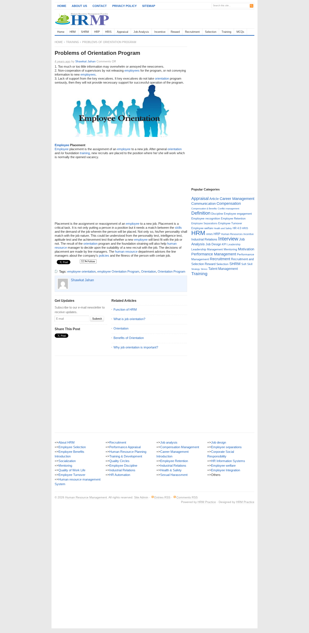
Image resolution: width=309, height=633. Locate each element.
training (85, 153)
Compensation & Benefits (204, 208)
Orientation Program (171, 271)
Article (214, 199)
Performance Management (213, 254)
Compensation (229, 203)
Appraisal (122, 31)
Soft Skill (246, 264)
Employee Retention (233, 218)
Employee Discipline (123, 465)
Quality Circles (119, 461)
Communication (203, 204)
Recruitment (192, 31)
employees (132, 70)
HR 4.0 (237, 228)
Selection (210, 31)
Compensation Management (179, 447)
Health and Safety (223, 228)
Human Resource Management (86, 497)
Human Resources (232, 234)
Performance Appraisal (125, 447)
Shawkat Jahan (85, 61)
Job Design (213, 244)
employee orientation (81, 271)
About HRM (66, 442)
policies (104, 255)
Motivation (246, 249)
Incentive (159, 31)
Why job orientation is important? (136, 347)
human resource (126, 251)
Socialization (67, 461)
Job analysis (168, 442)
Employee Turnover (230, 223)
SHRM (85, 31)
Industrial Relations (204, 239)
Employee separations (226, 447)
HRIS (108, 31)
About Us (79, 6)
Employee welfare (202, 228)
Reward (175, 31)
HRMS (209, 234)
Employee (62, 145)
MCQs (240, 31)
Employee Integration (225, 470)
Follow (91, 261)
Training (226, 31)
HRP (97, 31)
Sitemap (148, 6)
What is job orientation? (129, 319)
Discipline (217, 213)
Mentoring (230, 249)
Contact (99, 6)
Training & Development (125, 456)
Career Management (237, 199)
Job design (218, 442)
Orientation (148, 271)
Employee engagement (238, 213)
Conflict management (228, 208)
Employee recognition (205, 218)
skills (178, 227)
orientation (162, 78)
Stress (204, 269)
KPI (224, 244)
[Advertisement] (205, 19)
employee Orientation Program (118, 271)
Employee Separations (204, 223)
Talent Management (223, 269)
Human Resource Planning (127, 451)
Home (61, 6)
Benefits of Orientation (129, 338)
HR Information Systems (228, 461)
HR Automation (119, 475)
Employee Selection (72, 447)
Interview (228, 239)
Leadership (233, 244)
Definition (200, 213)
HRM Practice (207, 502)
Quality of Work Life (71, 470)
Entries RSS (162, 497)
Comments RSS (187, 497)
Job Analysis (141, 31)
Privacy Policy (124, 6)
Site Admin (141, 497)
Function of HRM (125, 309)
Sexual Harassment (174, 475)
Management (215, 249)
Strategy (195, 269)
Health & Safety (171, 470)
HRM (73, 31)
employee (124, 149)
